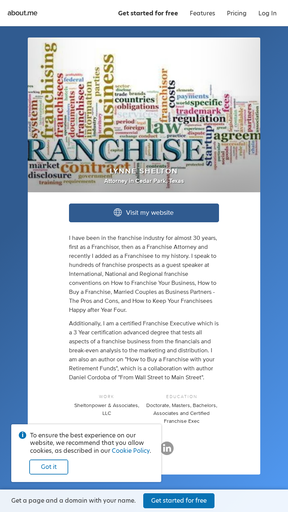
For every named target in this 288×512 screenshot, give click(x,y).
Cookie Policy (131, 450)
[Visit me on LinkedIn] (167, 451)
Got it (49, 467)
